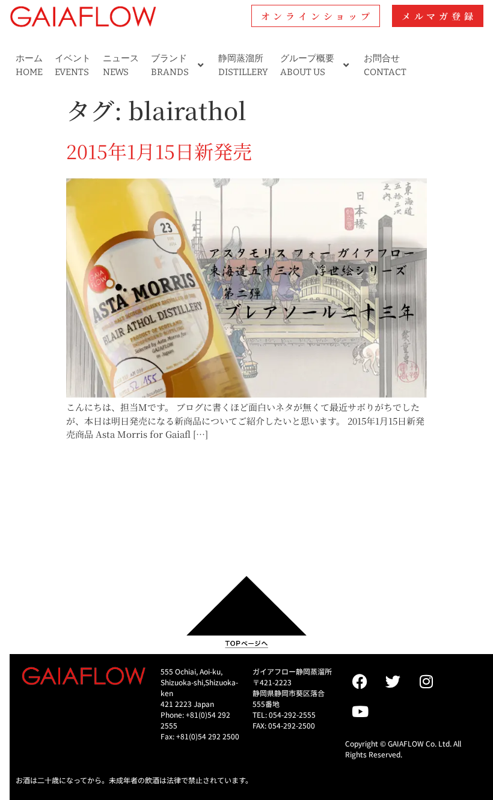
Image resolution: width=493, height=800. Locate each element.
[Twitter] (393, 681)
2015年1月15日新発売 (159, 151)
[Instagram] (426, 681)
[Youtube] (360, 711)
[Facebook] (360, 681)
